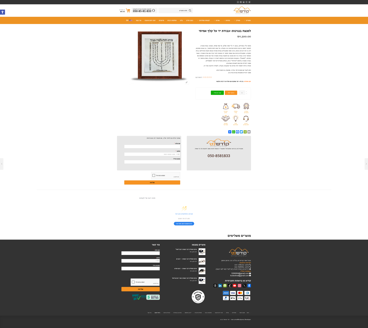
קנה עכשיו (217, 93)
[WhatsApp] (238, 2)
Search (190, 10)
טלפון (177, 151)
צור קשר (149, 312)
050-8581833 (219, 156)
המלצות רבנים (208, 312)
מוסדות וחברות (198, 312)
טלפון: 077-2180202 (242, 265)
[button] (2, 12)
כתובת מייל (176, 159)
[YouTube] (243, 2)
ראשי (248, 312)
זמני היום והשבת (219, 312)
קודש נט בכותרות (177, 312)
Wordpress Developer (244, 319)
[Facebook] (246, 2)
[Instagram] (240, 2)
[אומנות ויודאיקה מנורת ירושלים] (366, 164)
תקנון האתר (242, 312)
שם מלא (177, 143)
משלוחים (234, 312)
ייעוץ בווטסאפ (188, 312)
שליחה (152, 182)
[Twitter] (249, 2)
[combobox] (178, 154)
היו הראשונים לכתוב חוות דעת (184, 224)
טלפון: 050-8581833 (242, 267)
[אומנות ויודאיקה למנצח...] (1, 164)
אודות (227, 312)
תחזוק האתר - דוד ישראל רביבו (228, 319)
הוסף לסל (231, 93)
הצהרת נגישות (166, 312)
